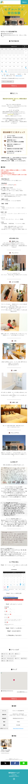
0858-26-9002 (19, 75)
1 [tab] (14, 26)
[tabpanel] (14, 14)
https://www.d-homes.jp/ (18, 728)
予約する (24, 2)
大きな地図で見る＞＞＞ (22, 691)
